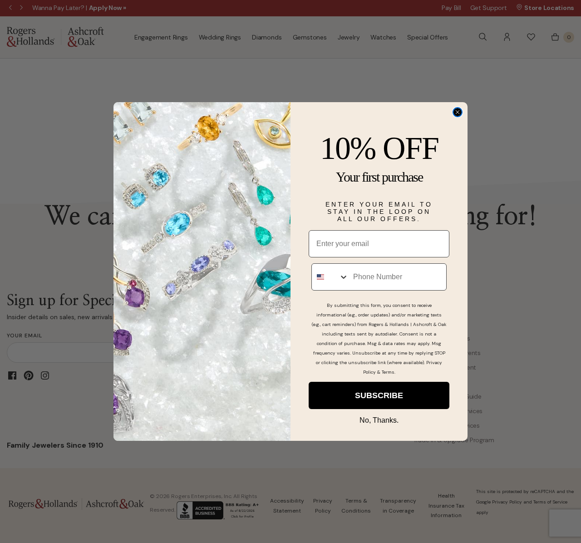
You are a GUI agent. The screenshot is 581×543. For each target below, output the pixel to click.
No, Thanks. (379, 420)
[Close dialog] (457, 112)
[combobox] (330, 277)
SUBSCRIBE (379, 395)
